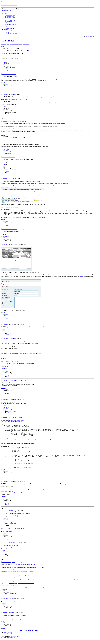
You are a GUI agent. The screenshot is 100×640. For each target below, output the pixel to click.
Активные (9, 21)
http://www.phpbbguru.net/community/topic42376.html (32, 575)
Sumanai (12, 53)
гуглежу (81, 276)
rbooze (12, 612)
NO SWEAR (13, 121)
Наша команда (10, 28)
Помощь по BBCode (11, 33)
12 (32, 50)
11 (30, 50)
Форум (5, 13)
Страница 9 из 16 (14, 50)
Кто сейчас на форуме (11, 26)
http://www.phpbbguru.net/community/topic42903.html (21, 583)
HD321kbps (13, 511)
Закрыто (3, 46)
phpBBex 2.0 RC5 (7, 41)
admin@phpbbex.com (14, 636)
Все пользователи (10, 20)
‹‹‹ (20, 50)
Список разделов (10, 15)
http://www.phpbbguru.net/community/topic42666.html (18, 571)
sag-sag (12, 324)
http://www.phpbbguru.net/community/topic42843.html (22, 564)
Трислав (12, 562)
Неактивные (9, 22)
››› (36, 50)
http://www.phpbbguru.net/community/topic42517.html (22, 567)
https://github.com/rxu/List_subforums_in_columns (12, 492)
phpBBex (12, 637)
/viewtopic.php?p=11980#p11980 (16, 420)
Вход (93, 36)
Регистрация (89, 36)
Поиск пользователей (11, 24)
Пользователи (7, 19)
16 (35, 50)
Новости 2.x (26, 44)
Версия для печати (8, 37)
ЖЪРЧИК (13, 74)
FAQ (7, 32)
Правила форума (10, 30)
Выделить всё (6, 209)
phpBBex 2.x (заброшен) (16, 44)
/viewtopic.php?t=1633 (10, 531)
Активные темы (10, 16)
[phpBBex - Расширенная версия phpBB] (9, 5)
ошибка (15, 516)
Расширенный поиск (7, 10)
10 (28, 50)
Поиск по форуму (10, 17)
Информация (7, 29)
